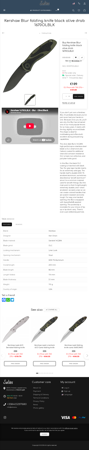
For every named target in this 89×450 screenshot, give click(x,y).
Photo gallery (38, 408)
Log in (66, 388)
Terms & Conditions (41, 398)
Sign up (67, 391)
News (35, 405)
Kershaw (10, 219)
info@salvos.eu (12, 407)
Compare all (52, 310)
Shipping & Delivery (41, 394)
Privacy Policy (38, 401)
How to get (20, 390)
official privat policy (71, 428)
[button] (37, 373)
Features (7, 224)
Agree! (44, 434)
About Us (37, 388)
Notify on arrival (68, 103)
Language (68, 394)
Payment (37, 391)
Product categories (41, 10)
